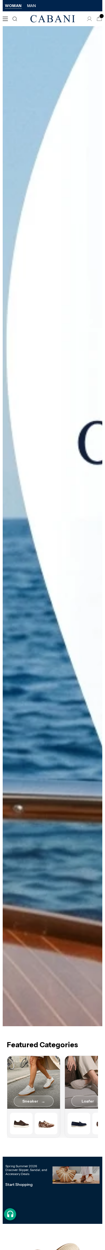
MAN (31, 5)
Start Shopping (19, 1184)
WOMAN (13, 5)
